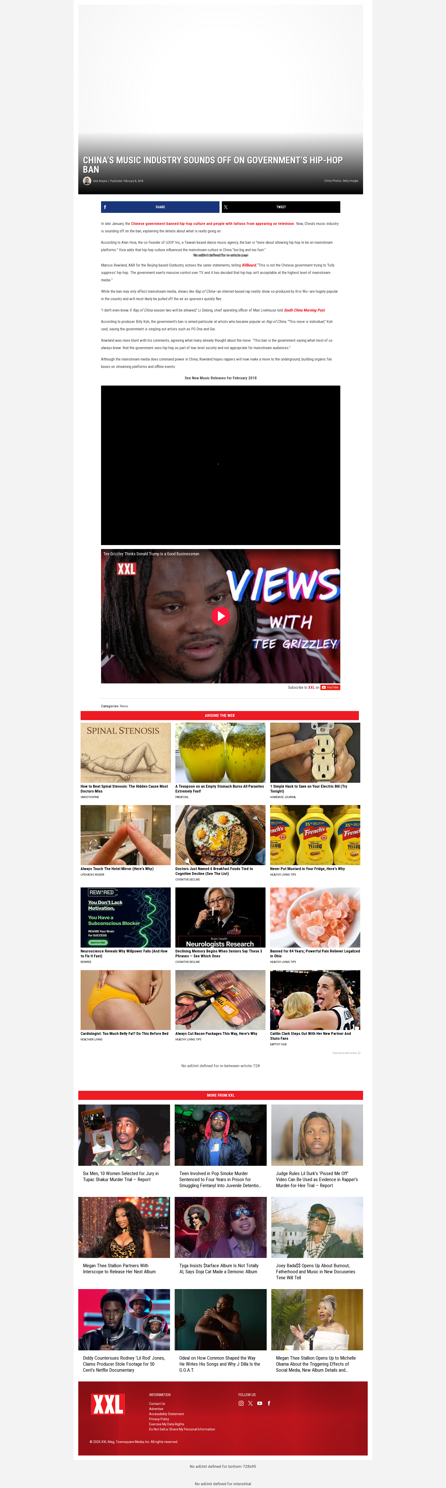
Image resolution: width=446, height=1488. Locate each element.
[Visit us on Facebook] (270, 1403)
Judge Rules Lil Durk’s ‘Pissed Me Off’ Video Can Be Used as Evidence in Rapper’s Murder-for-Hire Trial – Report (317, 1179)
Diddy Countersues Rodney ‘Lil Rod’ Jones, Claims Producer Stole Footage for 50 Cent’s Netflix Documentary (124, 1364)
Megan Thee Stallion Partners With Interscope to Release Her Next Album (119, 1268)
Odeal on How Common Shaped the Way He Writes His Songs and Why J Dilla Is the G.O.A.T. (219, 1364)
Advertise (156, 1409)
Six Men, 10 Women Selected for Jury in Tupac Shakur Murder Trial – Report (121, 1176)
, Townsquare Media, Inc (131, 1442)
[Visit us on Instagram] (243, 1403)
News (124, 706)
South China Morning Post (304, 310)
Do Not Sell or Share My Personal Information (182, 1429)
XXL (311, 687)
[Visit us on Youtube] (261, 1403)
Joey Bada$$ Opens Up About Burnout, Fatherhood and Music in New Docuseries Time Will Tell (315, 1271)
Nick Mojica (100, 181)
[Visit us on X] (252, 1403)
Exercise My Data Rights (166, 1424)
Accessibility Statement (166, 1414)
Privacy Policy (159, 1419)
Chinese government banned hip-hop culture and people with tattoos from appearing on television (212, 223)
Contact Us (157, 1404)
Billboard (249, 265)
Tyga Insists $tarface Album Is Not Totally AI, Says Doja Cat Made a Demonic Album (219, 1268)
